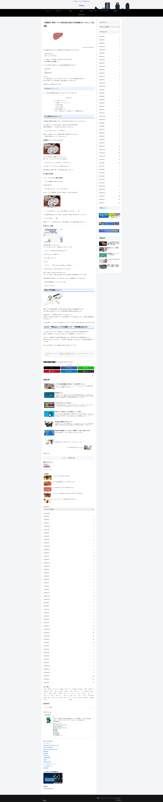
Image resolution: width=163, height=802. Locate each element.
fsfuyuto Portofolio (48, 747)
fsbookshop (46, 755)
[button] (86, 371)
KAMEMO (46, 768)
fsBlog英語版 (46, 757)
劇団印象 (45, 751)
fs (53, 716)
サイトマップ (113, 798)
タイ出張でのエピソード (60, 100)
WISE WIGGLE (47, 761)
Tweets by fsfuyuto (48, 788)
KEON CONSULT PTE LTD (50, 749)
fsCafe (45, 759)
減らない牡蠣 (59, 106)
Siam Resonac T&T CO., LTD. (51, 745)
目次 (67, 97)
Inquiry (119, 798)
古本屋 (98, 798)
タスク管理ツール (48, 766)
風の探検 (45, 753)
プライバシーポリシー (105, 798)
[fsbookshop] (53, 778)
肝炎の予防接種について (60, 109)
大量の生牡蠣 (59, 104)
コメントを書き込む (68, 458)
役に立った (62, 353)
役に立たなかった (69, 353)
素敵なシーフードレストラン (63, 102)
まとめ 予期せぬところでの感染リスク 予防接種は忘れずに (69, 111)
